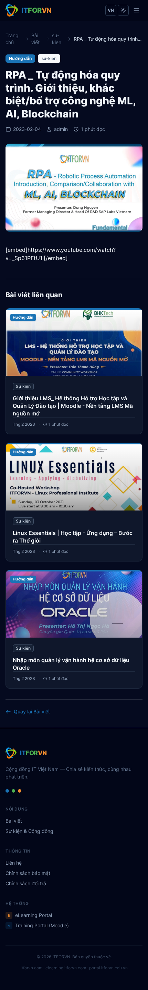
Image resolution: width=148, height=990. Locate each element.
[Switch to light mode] (123, 10)
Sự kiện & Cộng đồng (29, 831)
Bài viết (35, 38)
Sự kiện (23, 386)
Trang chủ (12, 38)
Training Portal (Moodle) (38, 925)
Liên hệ (14, 863)
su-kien (56, 38)
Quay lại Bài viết (32, 711)
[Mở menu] (136, 10)
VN (111, 10)
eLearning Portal (30, 915)
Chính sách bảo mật (28, 873)
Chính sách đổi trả (26, 883)
